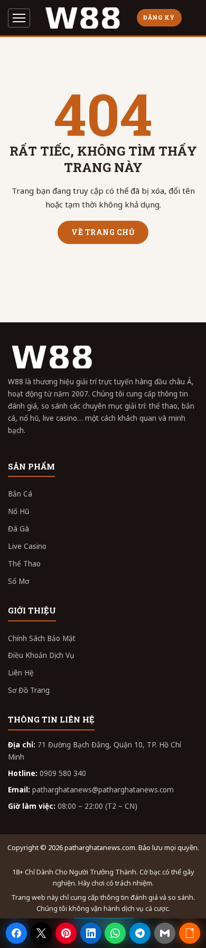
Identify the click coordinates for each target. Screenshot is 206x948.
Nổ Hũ (18, 511)
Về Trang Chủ (103, 232)
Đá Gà (18, 529)
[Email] (164, 933)
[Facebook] (16, 933)
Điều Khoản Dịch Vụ (41, 655)
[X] (41, 933)
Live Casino (27, 546)
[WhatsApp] (115, 933)
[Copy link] (189, 933)
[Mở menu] (19, 18)
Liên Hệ (21, 673)
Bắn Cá (20, 494)
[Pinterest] (66, 933)
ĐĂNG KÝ (159, 17)
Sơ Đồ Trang (29, 690)
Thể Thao (24, 563)
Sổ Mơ (18, 581)
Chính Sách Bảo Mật (42, 638)
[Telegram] (140, 933)
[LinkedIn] (90, 933)
